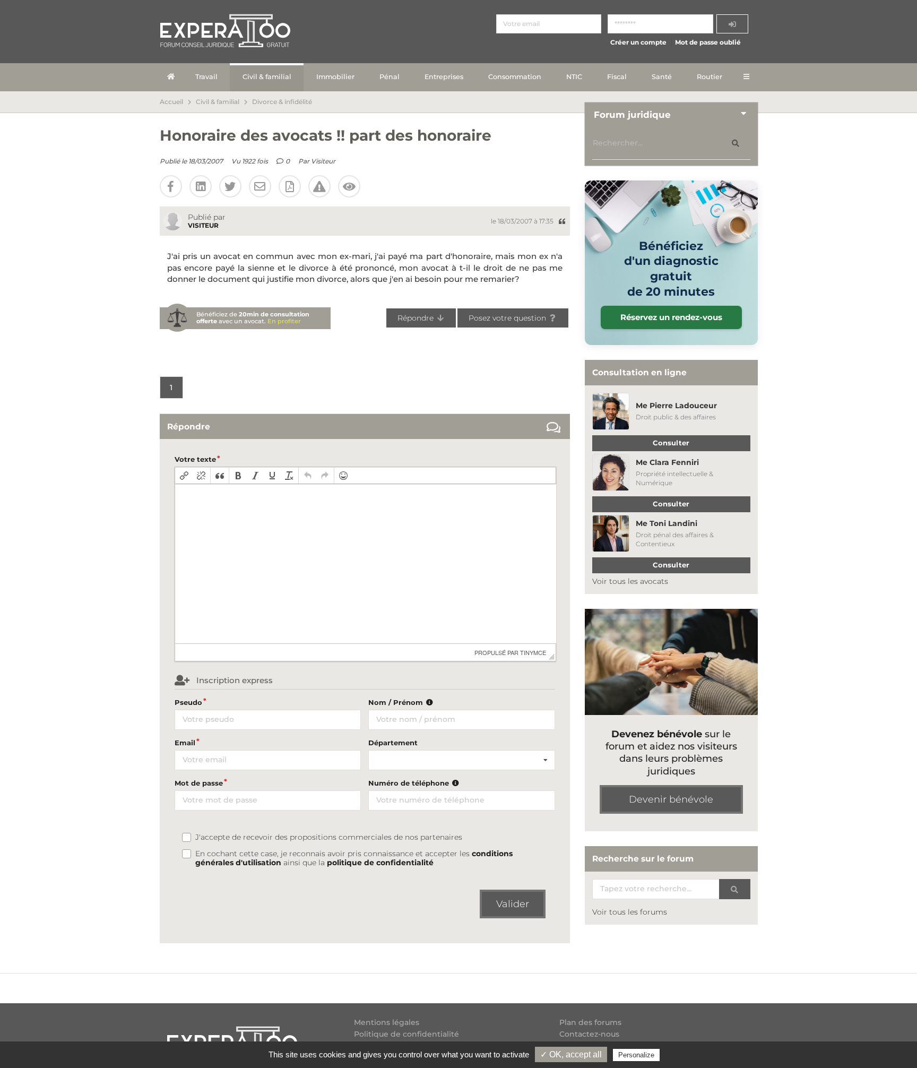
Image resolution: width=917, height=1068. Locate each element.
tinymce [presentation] (533, 652)
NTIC (574, 77)
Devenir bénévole (671, 799)
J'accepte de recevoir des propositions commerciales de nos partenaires (328, 837)
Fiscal (617, 77)
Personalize (636, 1055)
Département (393, 742)
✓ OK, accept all (571, 1054)
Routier (709, 77)
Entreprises (444, 77)
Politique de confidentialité (406, 1034)
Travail (206, 77)
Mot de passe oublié (708, 42)
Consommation (514, 77)
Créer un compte (638, 42)
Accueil (171, 102)
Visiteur (323, 161)
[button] (184, 476)
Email (185, 742)
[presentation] (184, 475)
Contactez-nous (589, 1034)
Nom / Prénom (396, 702)
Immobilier (335, 77)
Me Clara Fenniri (667, 462)
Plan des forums (590, 1022)
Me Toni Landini (666, 523)
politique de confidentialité (380, 862)
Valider (512, 904)
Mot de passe (199, 783)
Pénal (389, 77)
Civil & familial (267, 77)
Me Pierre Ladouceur (676, 405)
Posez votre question (508, 318)
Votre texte (195, 459)
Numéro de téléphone (409, 783)
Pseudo (188, 702)
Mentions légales (386, 1022)
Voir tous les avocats (630, 581)
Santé (662, 77)
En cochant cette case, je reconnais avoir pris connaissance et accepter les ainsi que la (354, 858)
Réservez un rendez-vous (671, 317)
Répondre (416, 318)
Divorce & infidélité (282, 102)
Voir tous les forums (629, 912)
